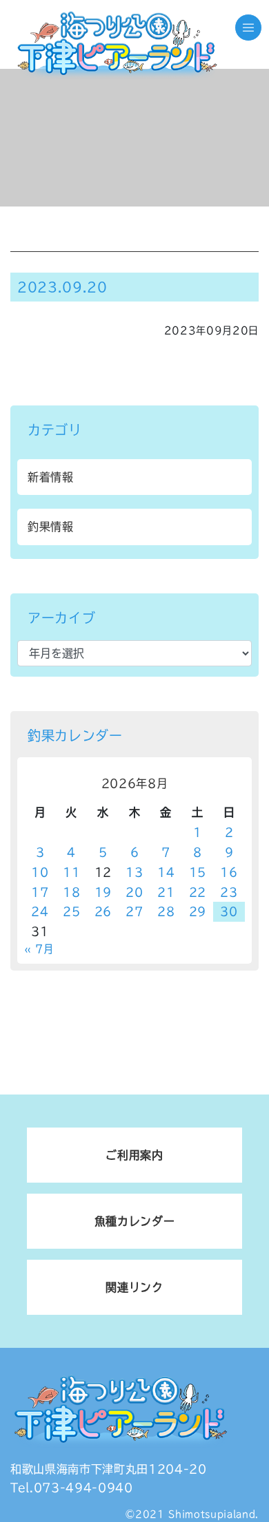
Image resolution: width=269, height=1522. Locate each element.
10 (39, 872)
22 (197, 892)
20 (134, 892)
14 (166, 872)
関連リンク (134, 1287)
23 (228, 892)
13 (134, 872)
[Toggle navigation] (248, 27)
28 (166, 911)
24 (39, 911)
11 (71, 872)
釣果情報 (51, 526)
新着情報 (51, 477)
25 (71, 911)
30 (228, 911)
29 (197, 911)
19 (103, 892)
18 (71, 892)
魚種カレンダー (134, 1221)
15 (197, 872)
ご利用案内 (134, 1155)
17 (39, 892)
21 (166, 892)
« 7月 (39, 949)
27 (134, 911)
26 (103, 911)
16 (228, 872)
